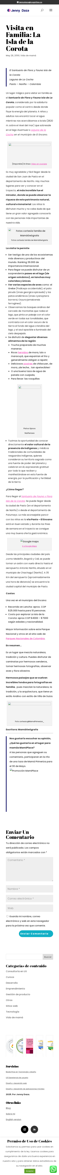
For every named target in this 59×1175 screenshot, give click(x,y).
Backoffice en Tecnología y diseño (21, 1072)
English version (13, 1119)
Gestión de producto (18, 994)
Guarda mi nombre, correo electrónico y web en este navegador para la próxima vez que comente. (27, 921)
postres (28, 363)
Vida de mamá (28, 55)
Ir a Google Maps (29, 546)
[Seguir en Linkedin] (34, 1129)
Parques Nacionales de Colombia (25, 638)
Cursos (10, 977)
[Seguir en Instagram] (24, 1129)
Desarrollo (12, 983)
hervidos (23, 352)
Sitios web (12, 1006)
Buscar (48, 957)
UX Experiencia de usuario (17, 1077)
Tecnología (12, 1011)
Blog (8, 1108)
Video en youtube (39, 164)
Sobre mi (10, 1113)
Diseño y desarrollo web (16, 1083)
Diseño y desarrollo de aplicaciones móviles (25, 1089)
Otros (9, 1000)
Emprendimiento (15, 988)
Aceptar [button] (30, 1171)
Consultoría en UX (16, 971)
